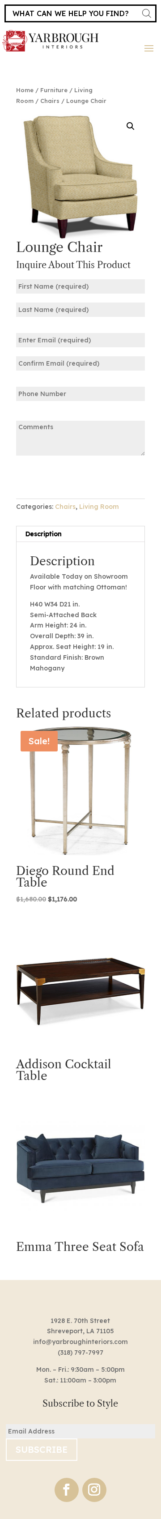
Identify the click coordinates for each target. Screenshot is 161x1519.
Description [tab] (43, 534)
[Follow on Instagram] (94, 1490)
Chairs (49, 100)
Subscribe (42, 1449)
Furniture (54, 90)
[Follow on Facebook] (67, 1490)
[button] (131, 126)
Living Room (99, 507)
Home (25, 90)
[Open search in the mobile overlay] (80, 13)
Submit (44, 476)
